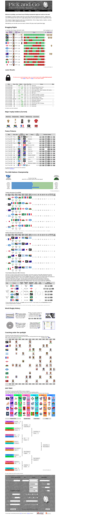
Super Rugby (17, 10)
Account (49, 10)
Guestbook (37, 10)
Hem (19, 32)
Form (34, 32)
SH (19, 34)
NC (14, 91)
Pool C (26, 395)
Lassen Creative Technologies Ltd (29, 509)
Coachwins (16, 32)
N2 (14, 90)
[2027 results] (7, 400)
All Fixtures (12, 168)
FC (15, 136)
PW (15, 98)
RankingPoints (10, 32)
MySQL (28, 513)
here (44, 23)
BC (14, 153)
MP (14, 151)
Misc (24, 10)
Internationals (9, 10)
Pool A (9, 395)
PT (14, 141)
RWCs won (49, 32)
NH (19, 40)
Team (7, 32)
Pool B (17, 395)
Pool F (51, 395)
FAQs (30, 10)
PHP (21, 513)
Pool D (34, 395)
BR (15, 157)
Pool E (42, 395)
